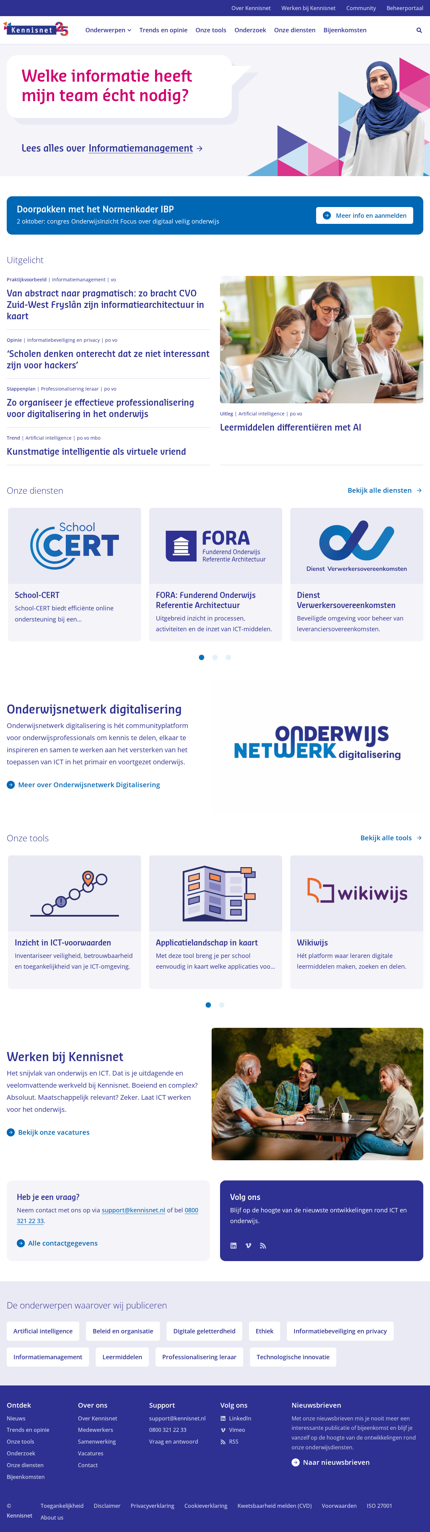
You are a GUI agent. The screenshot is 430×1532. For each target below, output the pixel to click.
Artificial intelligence (43, 1331)
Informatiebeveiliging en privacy (340, 1331)
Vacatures (90, 1453)
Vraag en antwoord (173, 1441)
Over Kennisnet (251, 8)
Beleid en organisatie (123, 1331)
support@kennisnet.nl (133, 1210)
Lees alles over (107, 148)
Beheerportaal (405, 8)
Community (361, 8)
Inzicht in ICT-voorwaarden (63, 943)
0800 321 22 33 (167, 1430)
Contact (88, 1465)
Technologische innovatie (293, 1357)
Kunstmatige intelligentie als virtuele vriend (96, 452)
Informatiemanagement (47, 1357)
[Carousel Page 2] (215, 657)
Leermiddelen (122, 1357)
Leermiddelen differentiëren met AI (290, 428)
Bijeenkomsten (26, 1477)
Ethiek (264, 1331)
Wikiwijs (312, 943)
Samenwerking (97, 1441)
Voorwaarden (339, 1505)
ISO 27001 (379, 1505)
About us (52, 1517)
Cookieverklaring (205, 1505)
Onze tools (20, 1441)
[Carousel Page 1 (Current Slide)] (201, 657)
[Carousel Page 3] (228, 657)
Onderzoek (21, 1453)
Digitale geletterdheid (204, 1331)
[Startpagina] (39, 30)
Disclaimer (107, 1505)
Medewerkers (95, 1430)
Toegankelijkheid (62, 1505)
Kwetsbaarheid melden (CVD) (275, 1505)
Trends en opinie (28, 1430)
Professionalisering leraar (199, 1357)
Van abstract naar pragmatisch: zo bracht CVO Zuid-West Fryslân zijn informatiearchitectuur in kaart (105, 305)
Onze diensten (25, 1465)
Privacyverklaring (152, 1505)
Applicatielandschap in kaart (207, 943)
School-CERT (37, 595)
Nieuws (16, 1418)
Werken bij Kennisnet (309, 8)
